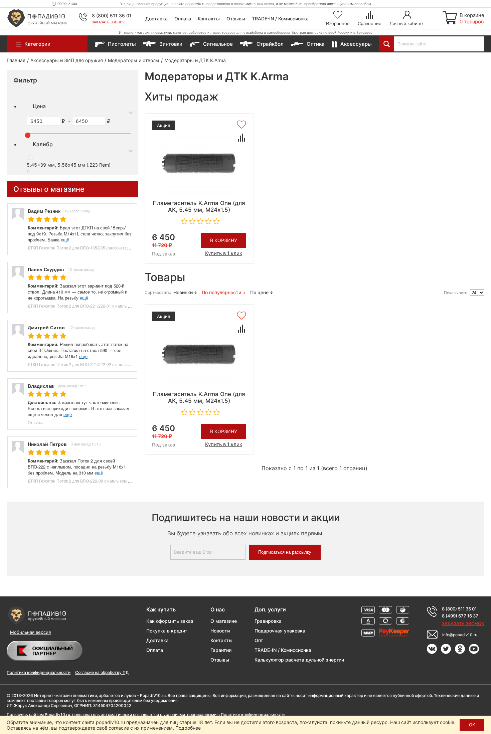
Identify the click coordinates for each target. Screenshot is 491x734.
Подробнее (188, 728)
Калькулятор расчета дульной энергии (299, 660)
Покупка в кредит (166, 630)
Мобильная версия (30, 632)
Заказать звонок (108, 22)
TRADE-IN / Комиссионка (280, 18)
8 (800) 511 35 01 (112, 15)
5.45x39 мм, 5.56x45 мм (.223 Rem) (69, 165)
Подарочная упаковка (280, 630)
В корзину (223, 240)
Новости (220, 630)
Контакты (209, 18)
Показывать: (456, 292)
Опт (259, 640)
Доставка (156, 18)
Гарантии (220, 650)
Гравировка (268, 621)
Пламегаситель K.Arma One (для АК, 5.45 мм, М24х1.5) (199, 206)
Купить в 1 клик (223, 253)
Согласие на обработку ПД (102, 672)
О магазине (223, 621)
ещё (65, 239)
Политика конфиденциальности (38, 672)
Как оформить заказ (169, 621)
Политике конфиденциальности (253, 714)
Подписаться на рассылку (284, 552)
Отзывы (235, 18)
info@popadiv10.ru (459, 634)
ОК (472, 724)
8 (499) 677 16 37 (460, 615)
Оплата (182, 18)
